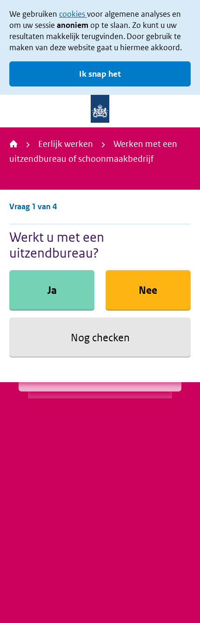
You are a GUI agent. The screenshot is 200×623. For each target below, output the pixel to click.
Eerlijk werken (65, 144)
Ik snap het (100, 74)
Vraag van (33, 206)
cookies (73, 14)
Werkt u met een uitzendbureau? (56, 245)
